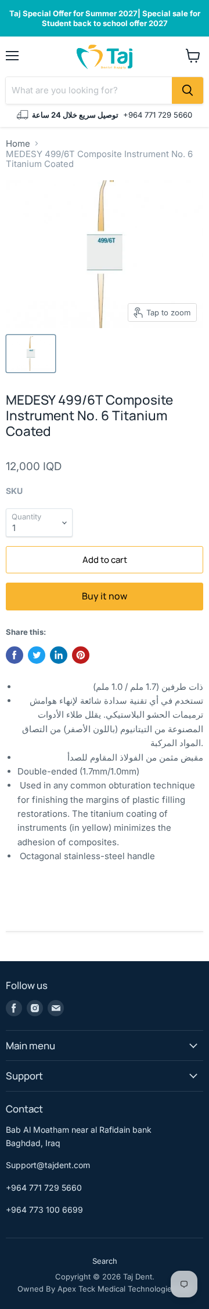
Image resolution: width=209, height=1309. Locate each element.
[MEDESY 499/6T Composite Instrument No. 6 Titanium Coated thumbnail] (30, 353)
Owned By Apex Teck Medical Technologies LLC (104, 1288)
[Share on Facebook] (14, 655)
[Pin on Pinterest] (80, 655)
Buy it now (104, 596)
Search (104, 1261)
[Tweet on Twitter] (36, 655)
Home (18, 143)
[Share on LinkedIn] (58, 655)
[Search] (187, 90)
